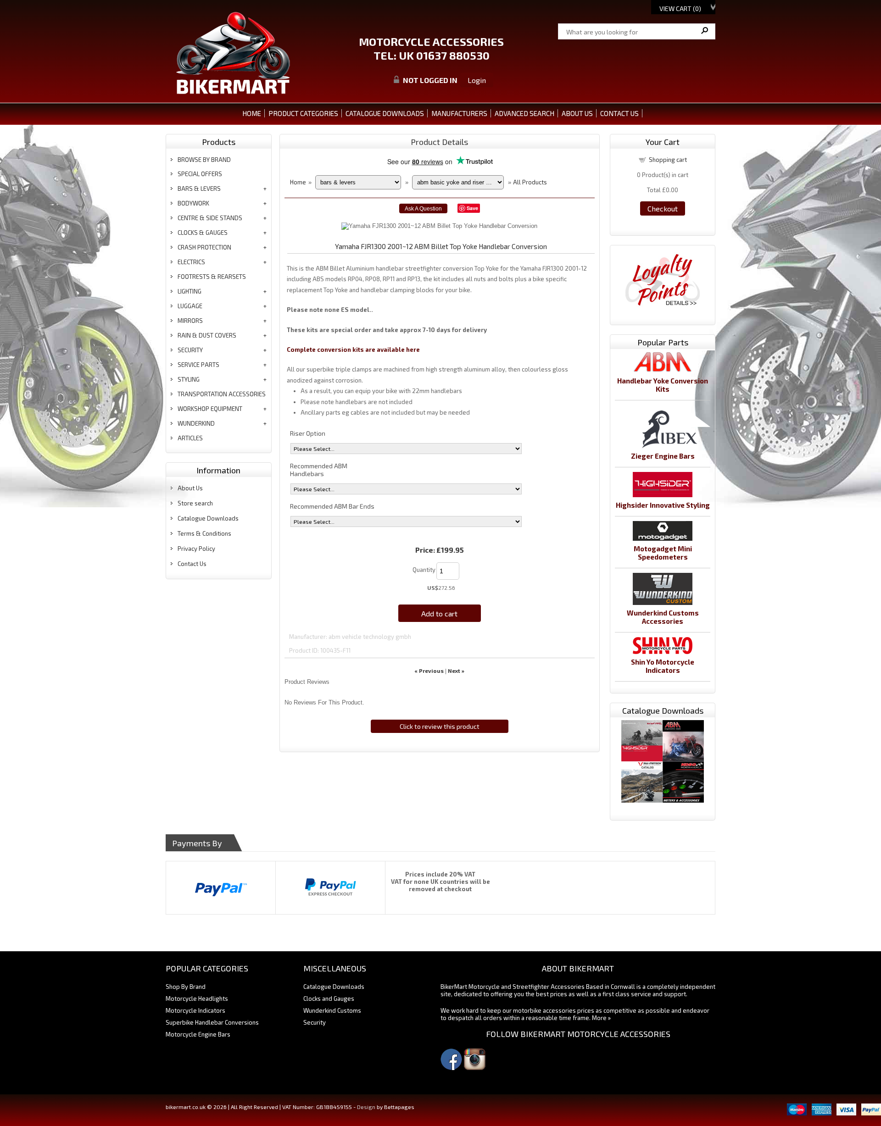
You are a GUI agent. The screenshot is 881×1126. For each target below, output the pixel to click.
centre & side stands (210, 218)
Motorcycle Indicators (195, 1010)
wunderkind (196, 423)
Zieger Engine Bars (663, 456)
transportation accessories (222, 394)
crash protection (204, 247)
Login (477, 80)
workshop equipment (210, 408)
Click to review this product (440, 726)
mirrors (190, 320)
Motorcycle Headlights (197, 998)
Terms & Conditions (204, 533)
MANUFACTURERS (459, 113)
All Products (530, 182)
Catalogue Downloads (208, 518)
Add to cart (439, 613)
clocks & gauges (203, 232)
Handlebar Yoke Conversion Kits (662, 385)
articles (190, 438)
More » (601, 1017)
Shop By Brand (186, 986)
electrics (191, 262)
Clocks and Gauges (328, 998)
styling (189, 379)
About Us (190, 488)
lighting (189, 291)
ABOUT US (577, 113)
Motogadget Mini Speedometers (663, 552)
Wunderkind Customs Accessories (663, 617)
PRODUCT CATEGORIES (303, 113)
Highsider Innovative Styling (663, 505)
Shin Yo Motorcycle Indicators (662, 666)
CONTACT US (619, 113)
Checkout (662, 208)
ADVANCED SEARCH (524, 113)
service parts (198, 364)
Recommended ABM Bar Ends (332, 506)
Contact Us (192, 563)
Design (366, 1107)
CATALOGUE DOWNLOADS (385, 113)
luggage (190, 306)
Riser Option (307, 433)
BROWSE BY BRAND (204, 159)
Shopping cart (668, 159)
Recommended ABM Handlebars (318, 469)
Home (251, 113)
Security (314, 1022)
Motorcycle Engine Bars (198, 1034)
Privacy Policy (196, 548)
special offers (200, 173)
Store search (195, 503)
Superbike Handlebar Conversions (212, 1022)
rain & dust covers (207, 335)
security (190, 350)
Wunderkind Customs (332, 1010)
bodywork (193, 203)
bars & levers (199, 188)
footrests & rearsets (212, 276)
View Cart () (680, 8)
